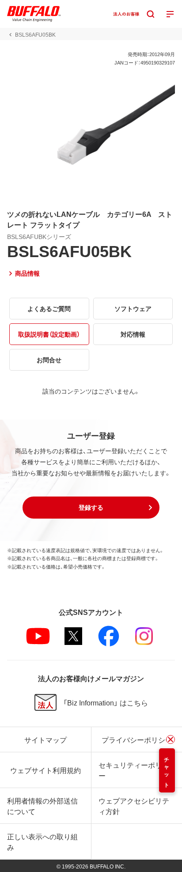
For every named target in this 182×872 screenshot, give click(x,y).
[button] (91, 508)
